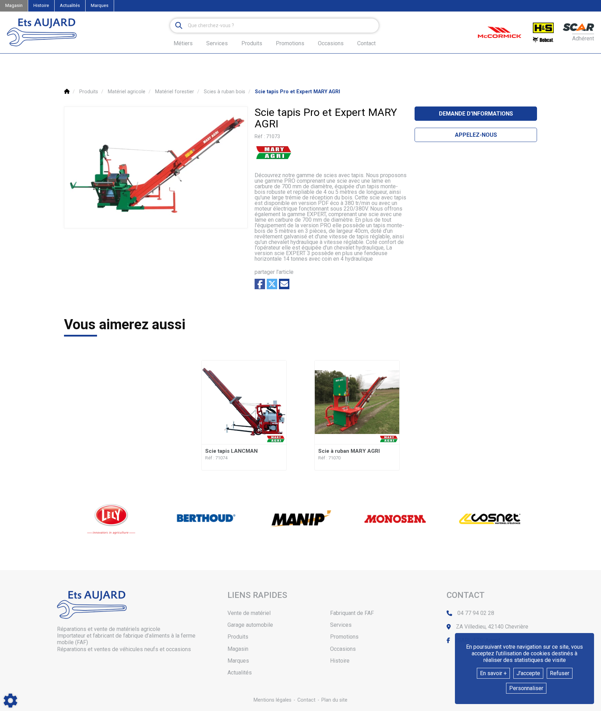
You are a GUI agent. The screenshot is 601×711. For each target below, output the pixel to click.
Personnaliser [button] (526, 688)
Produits (251, 43)
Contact (366, 43)
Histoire (41, 5)
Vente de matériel (249, 613)
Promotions (290, 43)
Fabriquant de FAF (352, 613)
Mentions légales (272, 700)
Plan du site (334, 700)
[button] (297, 92)
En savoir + (493, 673)
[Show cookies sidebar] (10, 701)
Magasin (14, 5)
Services (341, 625)
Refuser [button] (559, 673)
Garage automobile (250, 625)
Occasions (331, 43)
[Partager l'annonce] (284, 284)
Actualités (70, 5)
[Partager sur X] (272, 284)
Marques (100, 5)
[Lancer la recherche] (178, 25)
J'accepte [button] (528, 673)
